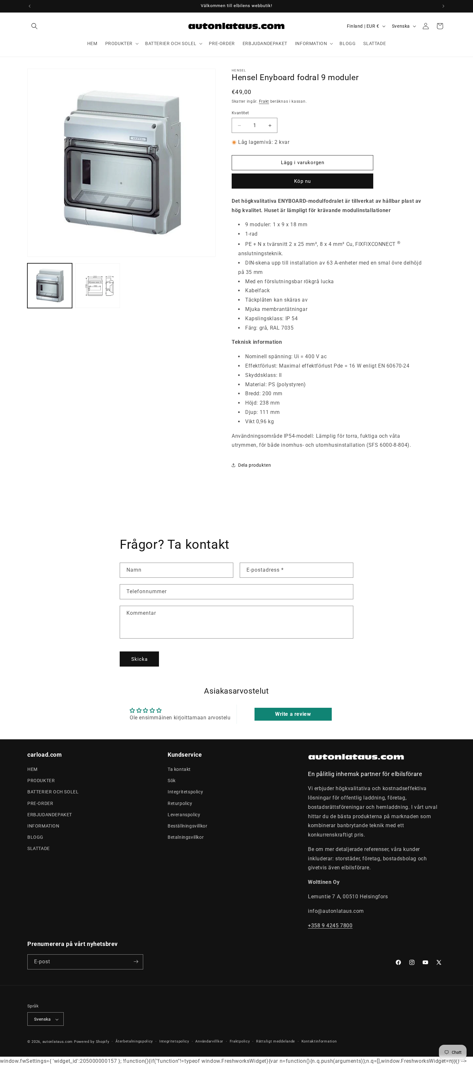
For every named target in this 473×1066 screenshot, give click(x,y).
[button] (34, 26)
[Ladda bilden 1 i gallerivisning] (49, 285)
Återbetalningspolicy (134, 1041)
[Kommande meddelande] (443, 6)
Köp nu (302, 181)
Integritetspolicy (185, 792)
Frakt (264, 101)
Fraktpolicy (240, 1041)
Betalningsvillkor (186, 837)
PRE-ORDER (40, 803)
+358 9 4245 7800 (330, 925)
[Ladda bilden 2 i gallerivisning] (97, 285)
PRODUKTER (41, 780)
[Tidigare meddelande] (30, 6)
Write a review (293, 714)
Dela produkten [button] (254, 465)
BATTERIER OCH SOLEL (53, 792)
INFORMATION (43, 825)
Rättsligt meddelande (275, 1041)
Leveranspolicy (184, 814)
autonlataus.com (57, 1042)
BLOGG (35, 837)
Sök (172, 780)
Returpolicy (180, 803)
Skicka (139, 659)
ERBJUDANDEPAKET (49, 814)
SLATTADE (38, 848)
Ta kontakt (179, 769)
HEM (32, 769)
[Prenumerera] (136, 961)
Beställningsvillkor (187, 825)
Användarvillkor (209, 1041)
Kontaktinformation (319, 1041)
